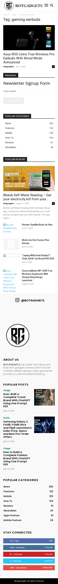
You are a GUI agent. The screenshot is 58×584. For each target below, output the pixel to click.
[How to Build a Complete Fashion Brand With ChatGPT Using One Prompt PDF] (44, 455)
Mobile (6, 418)
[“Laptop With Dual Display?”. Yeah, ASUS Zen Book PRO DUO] (11, 259)
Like (51, 540)
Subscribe (13, 100)
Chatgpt (6, 390)
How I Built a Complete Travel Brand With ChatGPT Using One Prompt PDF (16, 400)
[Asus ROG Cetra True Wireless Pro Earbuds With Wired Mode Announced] (29, 37)
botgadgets (8, 66)
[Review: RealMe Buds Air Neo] (11, 228)
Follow (49, 547)
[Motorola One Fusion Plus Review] (11, 244)
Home (6, 14)
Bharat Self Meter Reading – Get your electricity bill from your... (27, 197)
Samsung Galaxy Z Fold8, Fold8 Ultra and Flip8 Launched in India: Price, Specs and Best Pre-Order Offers (17, 429)
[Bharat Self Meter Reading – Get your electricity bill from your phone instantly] (29, 178)
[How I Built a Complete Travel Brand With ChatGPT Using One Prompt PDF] (44, 397)
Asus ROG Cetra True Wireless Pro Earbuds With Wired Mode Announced (29, 58)
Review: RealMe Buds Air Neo (37, 224)
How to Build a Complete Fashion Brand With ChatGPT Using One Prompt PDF (16, 458)
